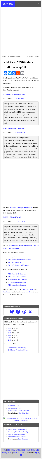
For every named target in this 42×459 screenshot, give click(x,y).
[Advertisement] (21, 31)
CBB (23, 450)
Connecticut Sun (21, 132)
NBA (23, 413)
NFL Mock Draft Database (17, 274)
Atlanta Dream (20, 221)
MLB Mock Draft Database (17, 282)
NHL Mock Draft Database (17, 285)
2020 (9, 340)
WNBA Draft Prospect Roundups (20, 246)
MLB (27, 413)
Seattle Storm (20, 98)
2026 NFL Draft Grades (15, 406)
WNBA (4, 56)
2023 (9, 333)
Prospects (25, 439)
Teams (19, 439)
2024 (9, 330)
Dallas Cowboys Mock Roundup (17, 429)
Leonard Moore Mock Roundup (17, 436)
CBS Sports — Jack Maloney (13, 128)
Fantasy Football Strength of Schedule (18, 411)
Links (22, 453)
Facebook (6, 292)
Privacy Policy (7, 453)
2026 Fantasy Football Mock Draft (19, 260)
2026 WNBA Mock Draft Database (20, 56)
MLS (37, 450)
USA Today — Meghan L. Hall (14, 94)
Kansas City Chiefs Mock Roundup (18, 432)
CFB (8, 450)
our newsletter (28, 292)
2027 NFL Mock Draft (15, 262)
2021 (9, 337)
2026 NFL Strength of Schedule (20, 208)
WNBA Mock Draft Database (17, 279)
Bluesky (25, 289)
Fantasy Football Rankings (17, 257)
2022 (9, 335)
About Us (16, 453)
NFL (19, 413)
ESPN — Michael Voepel (12, 217)
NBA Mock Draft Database (17, 277)
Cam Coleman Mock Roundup (16, 434)
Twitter (31, 289)
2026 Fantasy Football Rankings (17, 348)
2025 (9, 328)
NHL (33, 450)
